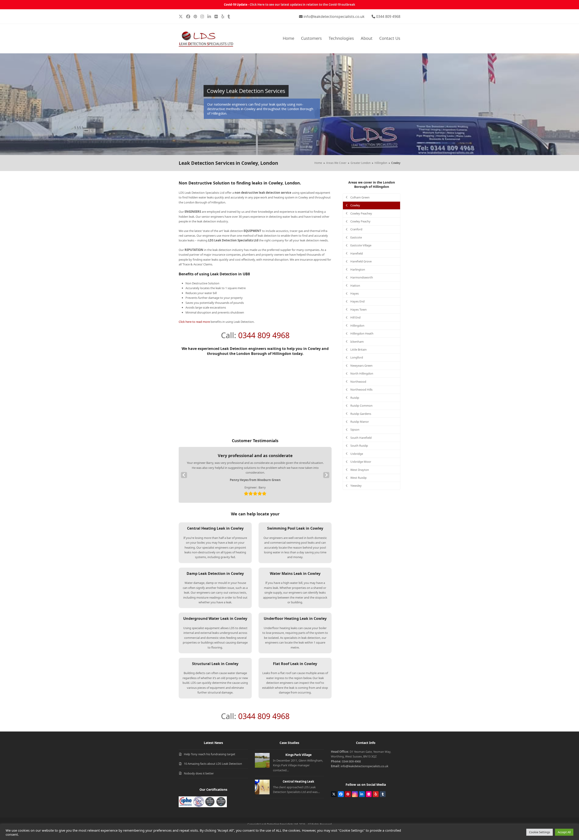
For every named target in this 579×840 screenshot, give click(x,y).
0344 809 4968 (388, 16)
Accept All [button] (564, 832)
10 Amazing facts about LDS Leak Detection (213, 764)
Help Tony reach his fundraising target (209, 754)
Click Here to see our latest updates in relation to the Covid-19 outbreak (302, 4)
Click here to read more (194, 322)
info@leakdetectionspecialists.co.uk (334, 16)
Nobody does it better (199, 773)
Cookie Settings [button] (539, 832)
